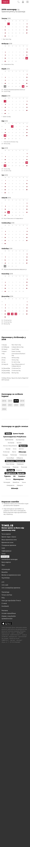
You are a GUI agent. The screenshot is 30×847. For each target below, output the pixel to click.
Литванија (23, 455)
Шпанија (14, 488)
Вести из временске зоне (11, 575)
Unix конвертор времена (11, 588)
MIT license (5, 380)
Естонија (20, 11)
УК (14, 476)
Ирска (14, 452)
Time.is (5, 2)
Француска (18, 479)
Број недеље (6, 562)
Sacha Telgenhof (23, 378)
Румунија (24, 467)
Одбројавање (6, 551)
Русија (10, 470)
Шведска (20, 485)
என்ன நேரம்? (19, 640)
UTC (3, 582)
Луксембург (10, 458)
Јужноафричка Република (14, 437)
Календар (5, 556)
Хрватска (16, 482)
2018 (8, 18)
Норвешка (20, 464)
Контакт (5, 606)
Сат (3, 548)
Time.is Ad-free (7, 595)
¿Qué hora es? (5, 634)
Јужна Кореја (18, 433)
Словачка (19, 470)
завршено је (23, 269)
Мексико (10, 461)
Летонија (13, 455)
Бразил (23, 446)
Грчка (14, 449)
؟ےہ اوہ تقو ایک (5, 642)
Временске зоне (7, 542)
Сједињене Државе (15, 473)
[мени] (27, 2)
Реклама (5, 610)
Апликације (6, 569)
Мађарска (20, 458)
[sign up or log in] (23, 2)
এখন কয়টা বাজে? (5, 636)
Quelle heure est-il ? (15, 634)
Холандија (7, 482)
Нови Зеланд (10, 464)
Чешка (24, 482)
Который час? (13, 636)
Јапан (8, 434)
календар (13, 10)
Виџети (5, 572)
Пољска (15, 467)
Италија (22, 452)
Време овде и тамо (9, 537)
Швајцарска (10, 485)
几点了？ (13, 633)
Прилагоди (5, 592)
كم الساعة (24, 634)
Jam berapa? (5, 638)
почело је (22, 89)
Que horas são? (22, 636)
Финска (8, 479)
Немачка (20, 461)
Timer (4, 554)
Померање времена (9, 545)
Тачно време (6, 534)
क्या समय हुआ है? (20, 633)
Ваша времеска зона (9, 540)
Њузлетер (6, 578)
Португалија (6, 467)
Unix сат (5, 585)
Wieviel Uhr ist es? (14, 638)
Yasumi (13, 378)
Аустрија (11, 442)
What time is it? (6, 633)
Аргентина (9, 440)
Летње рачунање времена (11, 89)
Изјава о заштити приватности (9, 617)
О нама (4, 603)
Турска (7, 476)
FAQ (3, 598)
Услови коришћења (9, 613)
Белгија (19, 442)
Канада (5, 455)
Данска (21, 449)
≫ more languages (15, 642)
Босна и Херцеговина (10, 445)
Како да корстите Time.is (11, 600)
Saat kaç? (12, 640)
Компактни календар (10, 559)
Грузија (8, 449)
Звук (3, 565)
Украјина (21, 476)
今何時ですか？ (5, 640)
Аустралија (20, 439)
